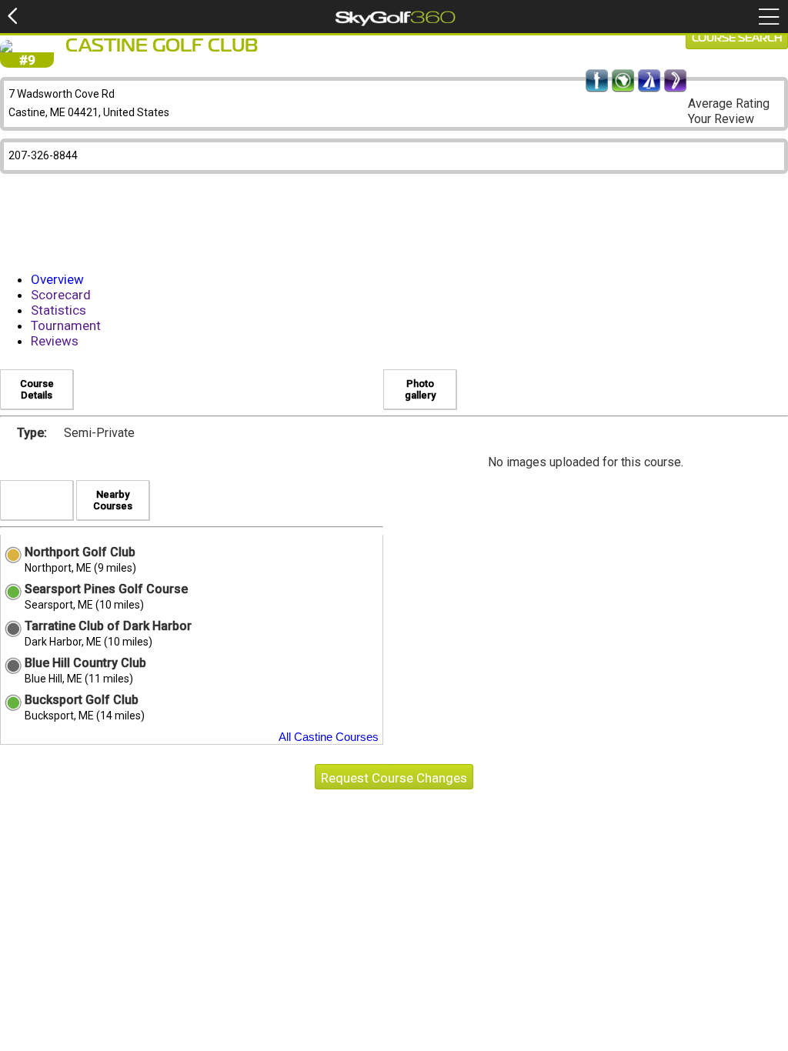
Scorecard (61, 294)
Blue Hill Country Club (85, 663)
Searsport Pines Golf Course (106, 589)
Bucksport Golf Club (82, 699)
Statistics (58, 310)
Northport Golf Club (80, 552)
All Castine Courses (329, 736)
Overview (57, 279)
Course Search (737, 38)
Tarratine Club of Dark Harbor (108, 626)
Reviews (54, 341)
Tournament (66, 325)
